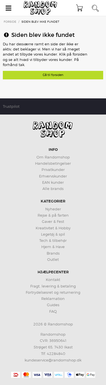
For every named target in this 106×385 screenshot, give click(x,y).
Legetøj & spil (53, 234)
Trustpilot (11, 106)
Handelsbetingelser (53, 163)
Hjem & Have (53, 246)
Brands (53, 253)
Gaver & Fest (53, 221)
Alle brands (53, 188)
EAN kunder (53, 182)
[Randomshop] (40, 8)
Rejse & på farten (53, 215)
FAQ (53, 311)
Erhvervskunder (53, 176)
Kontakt (53, 279)
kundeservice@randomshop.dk (53, 360)
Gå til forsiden (53, 75)
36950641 (57, 340)
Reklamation (53, 298)
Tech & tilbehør (53, 240)
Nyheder (53, 209)
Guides (53, 304)
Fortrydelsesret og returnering (53, 292)
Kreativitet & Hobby (53, 228)
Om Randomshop (53, 157)
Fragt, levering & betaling (53, 286)
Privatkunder (53, 169)
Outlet (53, 259)
